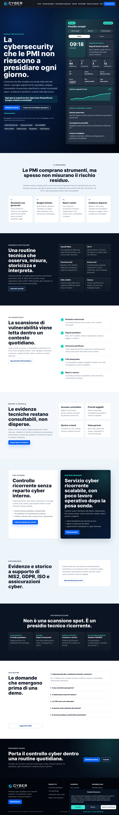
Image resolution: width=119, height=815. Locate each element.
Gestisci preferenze (108, 807)
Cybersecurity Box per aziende (25, 522)
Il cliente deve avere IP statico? (64, 695)
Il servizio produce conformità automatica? (69, 715)
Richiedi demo (109, 4)
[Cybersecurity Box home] (13, 3)
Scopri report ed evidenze (19, 442)
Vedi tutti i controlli (16, 289)
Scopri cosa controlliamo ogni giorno (36, 108)
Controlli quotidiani (48, 4)
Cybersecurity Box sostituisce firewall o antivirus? (72, 674)
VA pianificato (54, 791)
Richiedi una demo (12, 108)
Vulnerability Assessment (63, 4)
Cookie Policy (87, 811)
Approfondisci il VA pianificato (20, 361)
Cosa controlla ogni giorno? (63, 688)
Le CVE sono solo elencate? (63, 701)
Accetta (78, 807)
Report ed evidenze (93, 4)
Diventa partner (9, 113)
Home (39, 4)
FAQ (101, 4)
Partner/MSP (82, 4)
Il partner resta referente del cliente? (66, 708)
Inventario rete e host (57, 794)
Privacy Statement (97, 811)
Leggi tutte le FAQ (25, 726)
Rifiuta (93, 807)
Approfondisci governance (73, 580)
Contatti (106, 759)
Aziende (74, 4)
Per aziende (74, 788)
